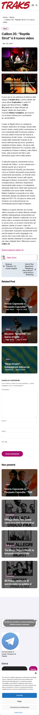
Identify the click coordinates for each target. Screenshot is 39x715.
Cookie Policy (18, 712)
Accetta (19, 695)
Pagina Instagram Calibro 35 (13, 250)
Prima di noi (10, 515)
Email (4, 431)
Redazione (9, 369)
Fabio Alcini (11, 257)
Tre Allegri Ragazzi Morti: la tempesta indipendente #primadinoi (19, 553)
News (5, 28)
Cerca (5, 663)
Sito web (4, 442)
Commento (6, 389)
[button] (36, 673)
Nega (19, 701)
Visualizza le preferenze (19, 707)
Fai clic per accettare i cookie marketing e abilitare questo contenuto (19, 84)
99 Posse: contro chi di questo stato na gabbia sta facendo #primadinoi (18, 583)
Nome (4, 421)
